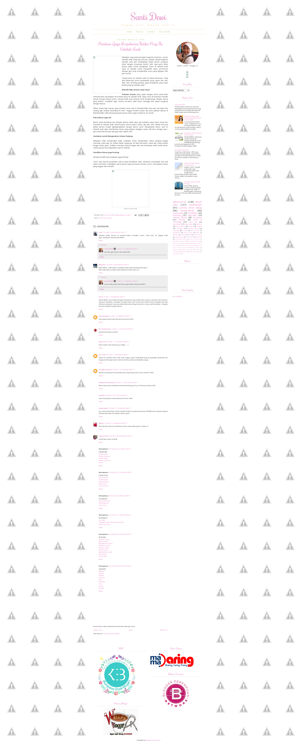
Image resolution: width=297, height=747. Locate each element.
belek (101, 462)
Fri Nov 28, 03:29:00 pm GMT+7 (120, 496)
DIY (190, 235)
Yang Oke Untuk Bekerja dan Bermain (193, 134)
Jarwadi (102, 395)
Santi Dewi (148, 16)
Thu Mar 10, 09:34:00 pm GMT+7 (117, 265)
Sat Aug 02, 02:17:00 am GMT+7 (120, 449)
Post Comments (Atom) (111, 634)
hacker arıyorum (104, 456)
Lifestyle (180, 228)
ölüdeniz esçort (104, 546)
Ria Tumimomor (105, 329)
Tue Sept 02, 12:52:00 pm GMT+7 (120, 472)
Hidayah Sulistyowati (107, 382)
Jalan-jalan (192, 215)
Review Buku (195, 230)
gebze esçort (103, 541)
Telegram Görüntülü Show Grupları (111, 522)
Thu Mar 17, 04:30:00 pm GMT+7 (116, 423)
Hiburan (175, 235)
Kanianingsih (104, 316)
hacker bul (102, 484)
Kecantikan (177, 224)
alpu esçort (103, 554)
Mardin (101, 575)
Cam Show (102, 505)
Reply (101, 240)
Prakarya (175, 252)
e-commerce (177, 254)
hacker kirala (103, 477)
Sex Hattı (102, 520)
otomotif (199, 237)
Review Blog (193, 228)
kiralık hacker (103, 454)
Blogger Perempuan (153, 740)
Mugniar (102, 265)
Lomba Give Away (190, 207)
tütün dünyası (104, 482)
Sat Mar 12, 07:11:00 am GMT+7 (116, 395)
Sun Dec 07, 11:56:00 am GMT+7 (120, 515)
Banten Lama (177, 243)
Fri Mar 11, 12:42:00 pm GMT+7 (118, 355)
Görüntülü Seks (104, 501)
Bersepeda (176, 232)
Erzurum (102, 577)
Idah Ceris (103, 342)
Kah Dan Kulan (180, 105)
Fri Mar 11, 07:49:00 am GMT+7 (127, 281)
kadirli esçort (103, 550)
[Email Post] (135, 215)
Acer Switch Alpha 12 (179, 241)
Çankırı (101, 573)
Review (182, 219)
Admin (101, 423)
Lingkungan (179, 237)
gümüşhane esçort (105, 552)
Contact (151, 32)
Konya (101, 586)
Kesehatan (195, 204)
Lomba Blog (178, 213)
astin (101, 297)
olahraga (176, 230)
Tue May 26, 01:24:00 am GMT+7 (120, 534)
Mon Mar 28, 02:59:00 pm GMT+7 (120, 436)
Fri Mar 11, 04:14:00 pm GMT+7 (127, 382)
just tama (103, 355)
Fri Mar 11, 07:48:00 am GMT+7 (127, 249)
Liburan (183, 235)
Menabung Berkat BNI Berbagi (192, 183)
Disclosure (164, 32)
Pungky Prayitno (105, 370)
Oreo (197, 249)
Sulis (101, 232)
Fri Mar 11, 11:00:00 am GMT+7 (118, 342)
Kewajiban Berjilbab (182, 150)
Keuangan (197, 217)
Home (129, 32)
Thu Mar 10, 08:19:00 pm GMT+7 (114, 232)
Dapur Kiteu (188, 224)
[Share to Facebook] (146, 215)
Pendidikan (193, 213)
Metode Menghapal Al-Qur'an (183, 249)
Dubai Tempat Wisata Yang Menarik (191, 164)
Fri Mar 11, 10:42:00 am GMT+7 (122, 329)
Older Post (163, 630)
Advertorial (102, 218)
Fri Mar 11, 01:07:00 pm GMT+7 (123, 370)
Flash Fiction (198, 235)
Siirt (100, 584)
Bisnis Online (187, 232)
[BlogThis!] (141, 215)
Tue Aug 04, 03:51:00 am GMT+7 (120, 566)
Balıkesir (102, 571)
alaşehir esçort (104, 539)
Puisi (190, 226)
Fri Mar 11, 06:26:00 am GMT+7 (114, 297)
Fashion (109, 218)
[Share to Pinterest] (148, 215)
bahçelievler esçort (106, 543)
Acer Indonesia (195, 239)
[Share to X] (143, 215)
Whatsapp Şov (104, 503)
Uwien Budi (103, 408)
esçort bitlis (103, 556)
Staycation (184, 252)
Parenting (177, 215)
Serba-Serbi (187, 210)
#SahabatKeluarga (181, 239)
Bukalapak (187, 243)
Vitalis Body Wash (194, 252)
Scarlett (185, 230)
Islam (197, 232)
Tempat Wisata (180, 217)
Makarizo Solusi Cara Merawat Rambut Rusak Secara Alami (192, 118)
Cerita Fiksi (193, 222)
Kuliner (199, 226)
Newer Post (98, 630)
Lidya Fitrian (104, 436)
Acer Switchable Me (194, 241)
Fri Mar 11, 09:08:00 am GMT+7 (120, 316)
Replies (103, 245)
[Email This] (139, 215)
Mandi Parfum (195, 247)
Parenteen (189, 237)
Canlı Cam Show (104, 524)
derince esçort (104, 548)
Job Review (180, 226)
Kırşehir (101, 588)
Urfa (100, 580)
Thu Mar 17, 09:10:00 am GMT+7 (119, 408)
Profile (139, 32)
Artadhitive (178, 296)
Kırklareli (102, 582)
